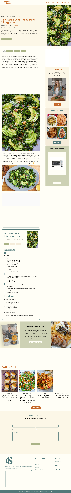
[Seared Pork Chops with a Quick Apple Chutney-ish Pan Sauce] (62, 381)
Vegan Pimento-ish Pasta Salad (44, 396)
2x (7, 252)
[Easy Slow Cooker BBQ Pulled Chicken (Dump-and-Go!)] (52, 133)
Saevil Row (47, 491)
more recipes (36, 407)
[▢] (4, 258)
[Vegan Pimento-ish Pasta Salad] (45, 381)
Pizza (45, 393)
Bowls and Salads (16, 16)
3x (9, 252)
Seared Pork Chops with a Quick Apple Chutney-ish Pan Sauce (62, 396)
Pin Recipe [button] (16, 38)
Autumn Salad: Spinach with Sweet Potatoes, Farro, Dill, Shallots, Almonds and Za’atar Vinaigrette (27, 399)
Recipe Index (8, 16)
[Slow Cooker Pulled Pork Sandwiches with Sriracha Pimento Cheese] (9, 381)
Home (2, 16)
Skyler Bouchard (16, 25)
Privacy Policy (33, 491)
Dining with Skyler (26, 491)
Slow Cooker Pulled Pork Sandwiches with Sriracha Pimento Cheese (10, 398)
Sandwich (9, 393)
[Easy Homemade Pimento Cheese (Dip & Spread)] (62, 120)
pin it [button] (12, 244)
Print (18, 244)
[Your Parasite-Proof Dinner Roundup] (62, 133)
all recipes (57, 142)
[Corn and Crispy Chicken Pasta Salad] (52, 120)
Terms (38, 491)
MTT (51, 491)
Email (6, 244)
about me (57, 104)
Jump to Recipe (6, 38)
